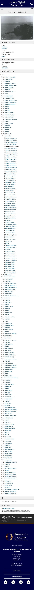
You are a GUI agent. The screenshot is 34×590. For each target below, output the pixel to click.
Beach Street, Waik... (10, 176)
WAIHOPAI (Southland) (10, 493)
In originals (5, 68)
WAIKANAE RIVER (9, 113)
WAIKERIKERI (8, 127)
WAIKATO (7, 121)
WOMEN (7, 470)
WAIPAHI (7, 304)
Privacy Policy (4, 516)
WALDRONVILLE (9, 369)
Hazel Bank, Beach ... (10, 203)
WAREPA (7, 388)
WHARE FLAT (8, 447)
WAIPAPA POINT (9, 306)
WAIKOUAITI (8, 134)
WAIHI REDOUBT (9, 96)
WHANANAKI (8, 437)
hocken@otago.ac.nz (17, 565)
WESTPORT (8, 422)
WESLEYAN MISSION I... (10, 411)
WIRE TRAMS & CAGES (10, 468)
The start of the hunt (10, 256)
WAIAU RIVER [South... (10, 83)
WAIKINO (7, 129)
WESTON (7, 420)
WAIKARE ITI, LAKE (9, 115)
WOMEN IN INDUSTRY (10, 472)
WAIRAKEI (7, 327)
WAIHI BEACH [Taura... (10, 92)
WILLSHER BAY (8, 456)
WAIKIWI (7, 132)
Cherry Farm (8, 241)
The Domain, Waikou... (11, 226)
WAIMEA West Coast (10, 289)
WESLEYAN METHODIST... (11, 409)
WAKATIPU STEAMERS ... (11, 367)
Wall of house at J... (11, 159)
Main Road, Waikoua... (11, 207)
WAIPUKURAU (8, 323)
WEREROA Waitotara (10, 407)
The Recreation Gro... (10, 197)
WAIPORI (7, 315)
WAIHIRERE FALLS (9, 98)
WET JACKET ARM (9, 424)
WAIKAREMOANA (9, 117)
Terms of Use (10, 516)
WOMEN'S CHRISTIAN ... (11, 475)
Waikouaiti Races (9, 264)
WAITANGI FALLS (9, 344)
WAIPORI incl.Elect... (10, 317)
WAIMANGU (8, 281)
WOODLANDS (8, 485)
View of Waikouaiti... (10, 270)
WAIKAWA (7, 125)
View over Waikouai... (10, 214)
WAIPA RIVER (8, 302)
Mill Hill (7, 243)
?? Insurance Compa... (11, 224)
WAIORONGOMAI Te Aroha (11, 296)
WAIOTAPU (7, 298)
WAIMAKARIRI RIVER (10, 277)
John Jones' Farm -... (11, 169)
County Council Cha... (10, 247)
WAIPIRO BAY (8, 313)
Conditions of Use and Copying (8, 508)
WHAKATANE (8, 430)
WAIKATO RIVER (9, 123)
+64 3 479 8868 (17, 563)
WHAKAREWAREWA (10, 428)
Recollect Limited (20, 520)
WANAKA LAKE (8, 376)
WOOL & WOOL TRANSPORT (12, 489)
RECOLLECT (4, 520)
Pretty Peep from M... (11, 167)
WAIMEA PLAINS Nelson (11, 287)
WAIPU (6, 321)
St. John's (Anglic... (10, 222)
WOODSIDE (8, 487)
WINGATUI (7, 464)
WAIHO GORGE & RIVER (11, 100)
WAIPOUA (7, 319)
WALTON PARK (8, 371)
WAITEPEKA (8, 350)
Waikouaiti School (10, 193)
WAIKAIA (7, 106)
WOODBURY (8, 481)
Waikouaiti (4, 47)
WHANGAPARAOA (9, 439)
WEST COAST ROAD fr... (11, 416)
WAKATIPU (7, 361)
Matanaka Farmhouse (11, 142)
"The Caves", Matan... (11, 144)
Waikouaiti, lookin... (10, 262)
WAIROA (7, 331)
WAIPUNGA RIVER (9, 325)
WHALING (7, 435)
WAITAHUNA (8, 338)
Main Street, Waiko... (10, 268)
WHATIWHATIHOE (9, 449)
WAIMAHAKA (8, 275)
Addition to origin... (11, 157)
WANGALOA (8, 380)
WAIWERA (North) (9, 357)
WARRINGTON (8, 395)
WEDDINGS (7, 401)
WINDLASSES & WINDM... (11, 462)
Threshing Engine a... (10, 178)
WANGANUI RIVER (9, 384)
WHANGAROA (8, 443)
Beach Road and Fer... (11, 273)
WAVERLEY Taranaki (10, 397)
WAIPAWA (7, 308)
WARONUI (7, 392)
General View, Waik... (10, 174)
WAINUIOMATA (8, 294)
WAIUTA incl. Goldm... (10, 355)
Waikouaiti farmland (10, 209)
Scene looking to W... (11, 138)
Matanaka (8, 136)
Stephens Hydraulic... (10, 205)
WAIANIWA (7, 81)
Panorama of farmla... (10, 245)
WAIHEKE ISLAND (9, 87)
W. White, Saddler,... (10, 180)
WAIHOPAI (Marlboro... (10, 104)
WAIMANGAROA (9, 279)
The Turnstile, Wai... (10, 230)
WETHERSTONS (9, 426)
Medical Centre (9, 190)
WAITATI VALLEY (9, 348)
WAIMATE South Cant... (10, 285)
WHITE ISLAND (8, 451)
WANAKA (7, 374)
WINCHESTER (8, 460)
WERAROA (7, 405)
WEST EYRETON (9, 418)
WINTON (7, 466)
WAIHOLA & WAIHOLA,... (11, 102)
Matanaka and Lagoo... (12, 153)
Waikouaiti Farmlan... (10, 182)
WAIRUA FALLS (8, 336)
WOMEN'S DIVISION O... (11, 477)
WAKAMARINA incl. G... (10, 359)
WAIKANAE (7, 111)
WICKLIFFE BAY (8, 454)
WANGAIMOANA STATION (11, 378)
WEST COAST (8, 414)
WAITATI (7, 346)
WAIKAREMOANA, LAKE (11, 119)
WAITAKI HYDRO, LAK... (10, 340)
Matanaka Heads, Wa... (12, 148)
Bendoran (7, 220)
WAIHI (6, 94)
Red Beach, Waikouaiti (12, 146)
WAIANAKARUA (8, 79)
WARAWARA (8, 386)
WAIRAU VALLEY (9, 329)
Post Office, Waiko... (10, 199)
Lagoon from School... (12, 155)
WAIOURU (7, 300)
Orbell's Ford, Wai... (10, 239)
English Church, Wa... (10, 218)
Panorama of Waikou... (11, 258)
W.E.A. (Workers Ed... (10, 77)
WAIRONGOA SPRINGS (10, 334)
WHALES (7, 432)
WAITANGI (7, 342)
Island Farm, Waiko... (10, 233)
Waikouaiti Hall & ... (10, 186)
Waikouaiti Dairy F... (10, 254)
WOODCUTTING (9, 483)
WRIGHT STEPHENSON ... (11, 491)
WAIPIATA (7, 310)
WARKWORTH (8, 390)
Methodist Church (10, 237)
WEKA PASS (8, 403)
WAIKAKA (7, 108)
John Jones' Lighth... (11, 140)
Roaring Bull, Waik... (10, 252)
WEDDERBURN (8, 399)
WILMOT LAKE (8, 458)
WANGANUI (7, 382)
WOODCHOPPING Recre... (11, 479)
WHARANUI (7, 445)
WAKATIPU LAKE (9, 363)
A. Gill (3, 56)
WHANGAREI (8, 441)
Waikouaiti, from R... (10, 228)
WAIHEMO (7, 89)
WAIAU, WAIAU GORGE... (11, 85)
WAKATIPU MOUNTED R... (11, 365)
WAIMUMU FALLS (9, 291)
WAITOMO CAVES (9, 353)
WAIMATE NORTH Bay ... (11, 283)
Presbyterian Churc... (10, 188)
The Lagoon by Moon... (11, 235)
